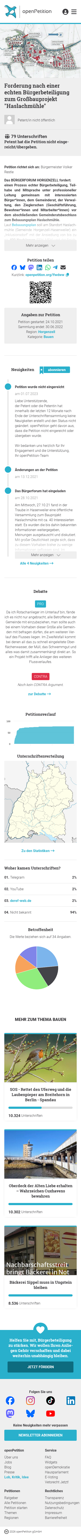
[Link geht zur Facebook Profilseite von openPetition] (10, 1400)
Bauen (49, 337)
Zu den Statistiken (36, 851)
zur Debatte (37, 694)
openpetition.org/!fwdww (45, 275)
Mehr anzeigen (37, 245)
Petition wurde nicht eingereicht (39, 387)
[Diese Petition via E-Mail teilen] (63, 267)
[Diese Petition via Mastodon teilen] (31, 267)
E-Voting (51, 1477)
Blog (7, 1467)
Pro (40, 604)
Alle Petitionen (15, 1503)
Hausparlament (56, 1472)
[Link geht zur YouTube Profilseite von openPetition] (50, 1413)
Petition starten (15, 1508)
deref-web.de (20, 901)
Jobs (8, 1462)
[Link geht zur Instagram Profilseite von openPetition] (30, 1400)
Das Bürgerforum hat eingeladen (40, 491)
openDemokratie (57, 1467)
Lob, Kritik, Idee (16, 1477)
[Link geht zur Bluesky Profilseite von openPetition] (30, 1413)
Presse (9, 1472)
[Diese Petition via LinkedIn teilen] (40, 267)
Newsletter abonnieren (40, 1435)
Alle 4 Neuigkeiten (34, 563)
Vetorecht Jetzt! (57, 1482)
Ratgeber (11, 1498)
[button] (65, 12)
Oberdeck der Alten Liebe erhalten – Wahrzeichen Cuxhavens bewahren (40, 1191)
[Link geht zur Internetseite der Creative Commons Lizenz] (7, 1531)
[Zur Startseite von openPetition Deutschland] (28, 11)
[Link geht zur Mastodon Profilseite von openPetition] (10, 1413)
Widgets (51, 1462)
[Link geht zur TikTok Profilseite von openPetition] (50, 1400)
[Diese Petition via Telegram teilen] (55, 267)
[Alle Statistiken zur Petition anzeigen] (40, 841)
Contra (40, 676)
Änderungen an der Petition (36, 470)
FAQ (48, 1457)
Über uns (11, 1457)
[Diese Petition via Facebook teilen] (14, 267)
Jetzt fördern (40, 1367)
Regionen (11, 1518)
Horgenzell (46, 332)
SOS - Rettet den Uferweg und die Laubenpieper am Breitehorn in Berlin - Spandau (40, 1094)
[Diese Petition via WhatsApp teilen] (48, 267)
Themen (10, 1513)
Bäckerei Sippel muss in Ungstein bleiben (41, 1285)
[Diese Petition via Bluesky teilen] (23, 267)
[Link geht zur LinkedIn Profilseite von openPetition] (71, 1400)
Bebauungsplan (24, 225)
